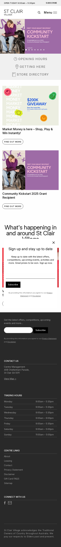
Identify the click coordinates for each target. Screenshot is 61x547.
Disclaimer (36, 296)
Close (52, 243)
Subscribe (13, 284)
